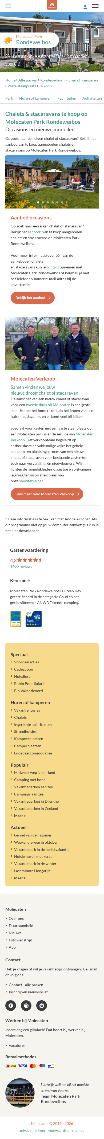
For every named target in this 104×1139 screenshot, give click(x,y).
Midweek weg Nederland (34, 772)
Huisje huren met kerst (33, 856)
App (12, 947)
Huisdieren (23, 676)
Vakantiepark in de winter (35, 863)
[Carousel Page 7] (67, 202)
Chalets (20, 717)
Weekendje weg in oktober (36, 842)
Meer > (20, 815)
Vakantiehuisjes (27, 710)
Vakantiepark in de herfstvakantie (41, 849)
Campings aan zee (28, 794)
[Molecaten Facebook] (10, 1005)
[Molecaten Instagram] (26, 1005)
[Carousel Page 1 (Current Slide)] (38, 202)
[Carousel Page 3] (48, 202)
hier (14, 530)
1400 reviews (21, 566)
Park (9, 98)
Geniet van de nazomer (33, 835)
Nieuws (15, 932)
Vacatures (17, 1045)
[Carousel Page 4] (52, 202)
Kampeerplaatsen (28, 738)
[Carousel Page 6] (62, 202)
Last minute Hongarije (32, 870)
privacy (25, 1131)
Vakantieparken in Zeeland (36, 808)
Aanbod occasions (31, 217)
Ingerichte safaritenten (33, 724)
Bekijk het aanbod (30, 297)
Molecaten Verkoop (33, 378)
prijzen (40, 1131)
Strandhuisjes (25, 731)
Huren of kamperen (35, 98)
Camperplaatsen (27, 746)
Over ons (16, 918)
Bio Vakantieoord (28, 690)
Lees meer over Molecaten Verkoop (44, 494)
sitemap (78, 1131)
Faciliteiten (67, 98)
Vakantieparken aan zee (33, 787)
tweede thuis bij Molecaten (48, 404)
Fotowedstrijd (20, 940)
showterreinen (31, 481)
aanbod (34, 232)
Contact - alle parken (26, 984)
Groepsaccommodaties (33, 753)
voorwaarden (58, 1131)
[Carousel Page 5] (57, 202)
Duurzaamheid (21, 925)
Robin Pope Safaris (29, 683)
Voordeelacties (26, 662)
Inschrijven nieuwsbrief (28, 992)
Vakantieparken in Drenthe (36, 801)
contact (52, 267)
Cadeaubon (23, 669)
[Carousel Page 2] (43, 202)
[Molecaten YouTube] (41, 1005)
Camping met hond (30, 779)
